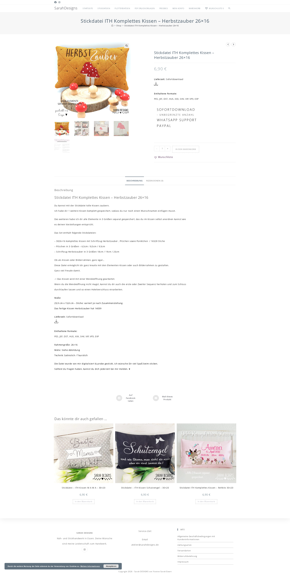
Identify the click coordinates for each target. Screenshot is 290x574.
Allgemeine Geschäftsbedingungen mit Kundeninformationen (196, 538)
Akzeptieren (111, 566)
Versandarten (184, 550)
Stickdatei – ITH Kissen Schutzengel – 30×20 (145, 487)
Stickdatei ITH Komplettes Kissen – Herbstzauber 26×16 (151, 25)
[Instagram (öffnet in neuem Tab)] (59, 2)
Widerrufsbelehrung (187, 556)
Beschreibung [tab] (134, 180)
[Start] (112, 25)
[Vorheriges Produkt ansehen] (228, 44)
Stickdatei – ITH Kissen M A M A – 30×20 (83, 487)
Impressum (182, 561)
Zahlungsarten (184, 545)
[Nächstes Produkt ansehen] (233, 44)
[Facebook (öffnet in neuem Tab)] (56, 2)
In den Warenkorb (185, 149)
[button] (126, 45)
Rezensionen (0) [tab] (154, 180)
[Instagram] (85, 549)
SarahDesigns (65, 7)
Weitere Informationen (90, 566)
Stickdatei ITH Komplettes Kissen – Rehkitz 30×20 (206, 487)
